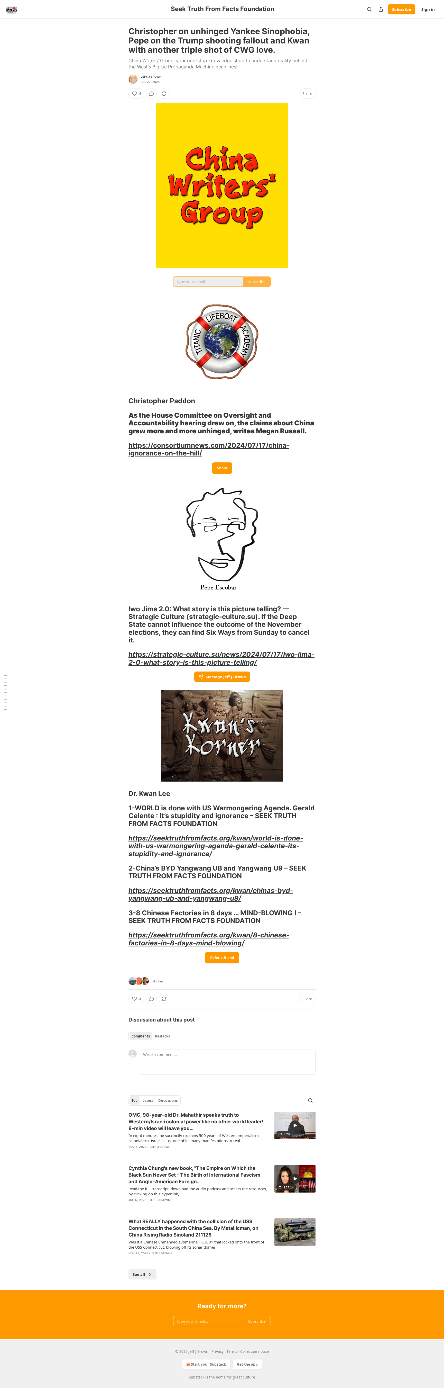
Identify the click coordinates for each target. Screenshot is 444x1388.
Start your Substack (208, 1364)
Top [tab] (134, 1100)
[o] (295, 1125)
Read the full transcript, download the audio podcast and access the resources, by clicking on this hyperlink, (197, 1191)
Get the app (247, 1364)
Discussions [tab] (168, 1100)
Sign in (428, 9)
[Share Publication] (381, 9)
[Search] (369, 9)
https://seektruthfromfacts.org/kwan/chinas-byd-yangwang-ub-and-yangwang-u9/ (210, 894)
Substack (196, 1377)
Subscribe (401, 9)
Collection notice (254, 1351)
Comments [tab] (141, 1036)
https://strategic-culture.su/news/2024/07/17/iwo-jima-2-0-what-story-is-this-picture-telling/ (221, 658)
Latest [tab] (148, 1100)
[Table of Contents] (5, 694)
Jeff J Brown (151, 76)
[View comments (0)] (151, 93)
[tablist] (150, 1036)
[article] (222, 1134)
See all (139, 1274)
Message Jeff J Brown (226, 676)
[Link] (121, 401)
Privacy (217, 1351)
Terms (232, 1351)
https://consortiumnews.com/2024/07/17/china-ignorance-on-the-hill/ (208, 449)
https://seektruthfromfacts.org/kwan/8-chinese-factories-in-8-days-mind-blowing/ (208, 939)
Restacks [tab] (162, 1036)
